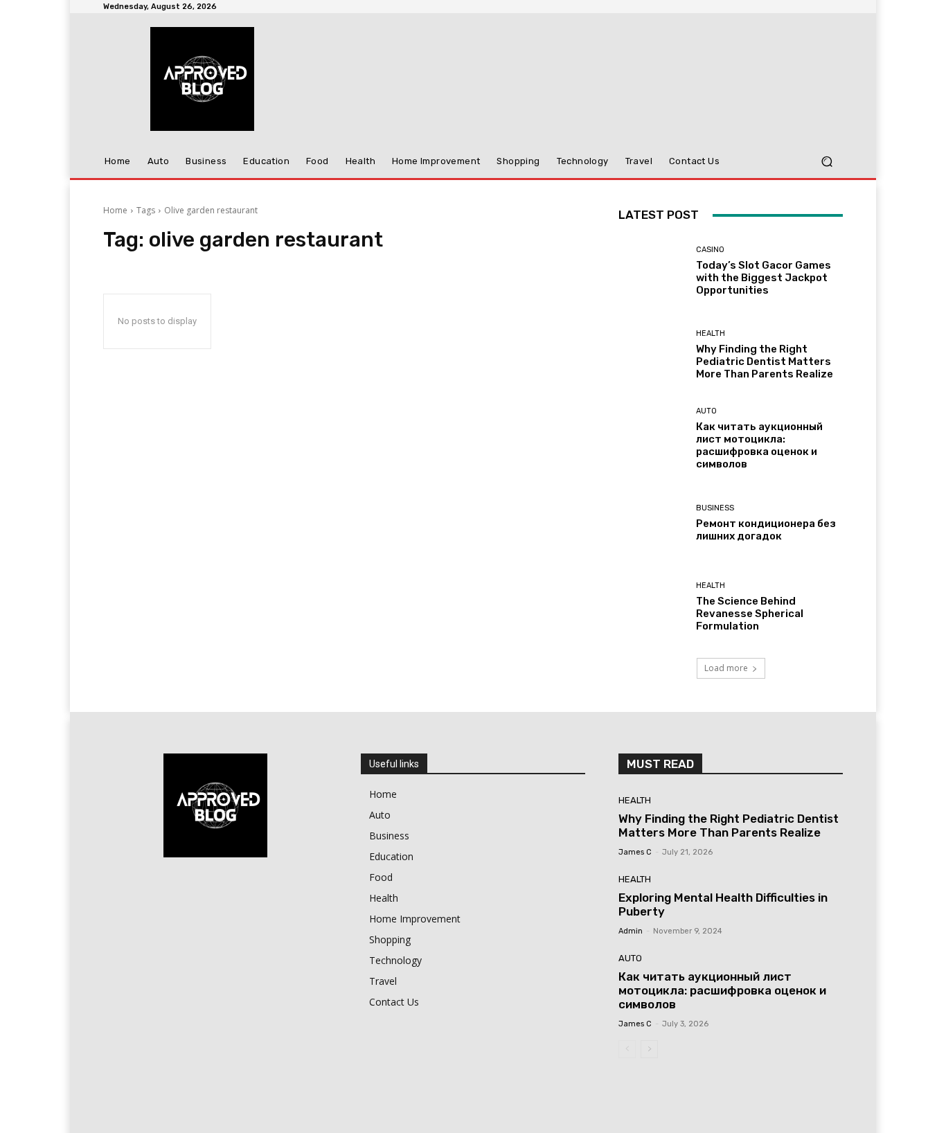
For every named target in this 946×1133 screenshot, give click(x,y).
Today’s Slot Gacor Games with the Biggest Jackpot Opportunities (763, 277)
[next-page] (649, 1049)
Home (115, 210)
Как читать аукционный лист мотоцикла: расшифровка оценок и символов (759, 445)
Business (715, 508)
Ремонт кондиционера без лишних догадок (766, 529)
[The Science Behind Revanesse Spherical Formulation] (652, 607)
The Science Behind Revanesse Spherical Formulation (749, 613)
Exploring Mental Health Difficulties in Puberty (723, 904)
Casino (710, 249)
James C (635, 852)
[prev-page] (627, 1049)
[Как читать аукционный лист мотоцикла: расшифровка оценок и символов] (652, 438)
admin (630, 931)
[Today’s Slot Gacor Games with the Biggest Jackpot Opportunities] (652, 271)
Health (710, 333)
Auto (706, 411)
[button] (826, 161)
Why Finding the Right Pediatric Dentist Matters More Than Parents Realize (764, 361)
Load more (726, 668)
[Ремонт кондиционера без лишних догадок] (652, 523)
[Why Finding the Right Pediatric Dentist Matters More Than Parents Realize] (652, 355)
